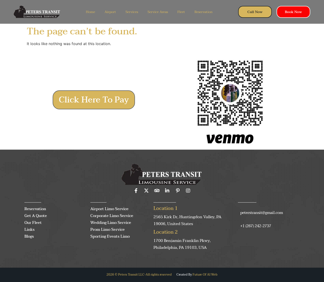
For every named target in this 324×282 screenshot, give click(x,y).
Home (90, 12)
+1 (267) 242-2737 (255, 226)
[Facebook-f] (136, 190)
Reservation (203, 12)
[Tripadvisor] (156, 190)
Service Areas (158, 12)
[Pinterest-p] (177, 190)
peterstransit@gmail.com (261, 212)
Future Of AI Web (205, 274)
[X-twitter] (146, 190)
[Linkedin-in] (167, 190)
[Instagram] (188, 190)
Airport (110, 12)
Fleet (181, 12)
